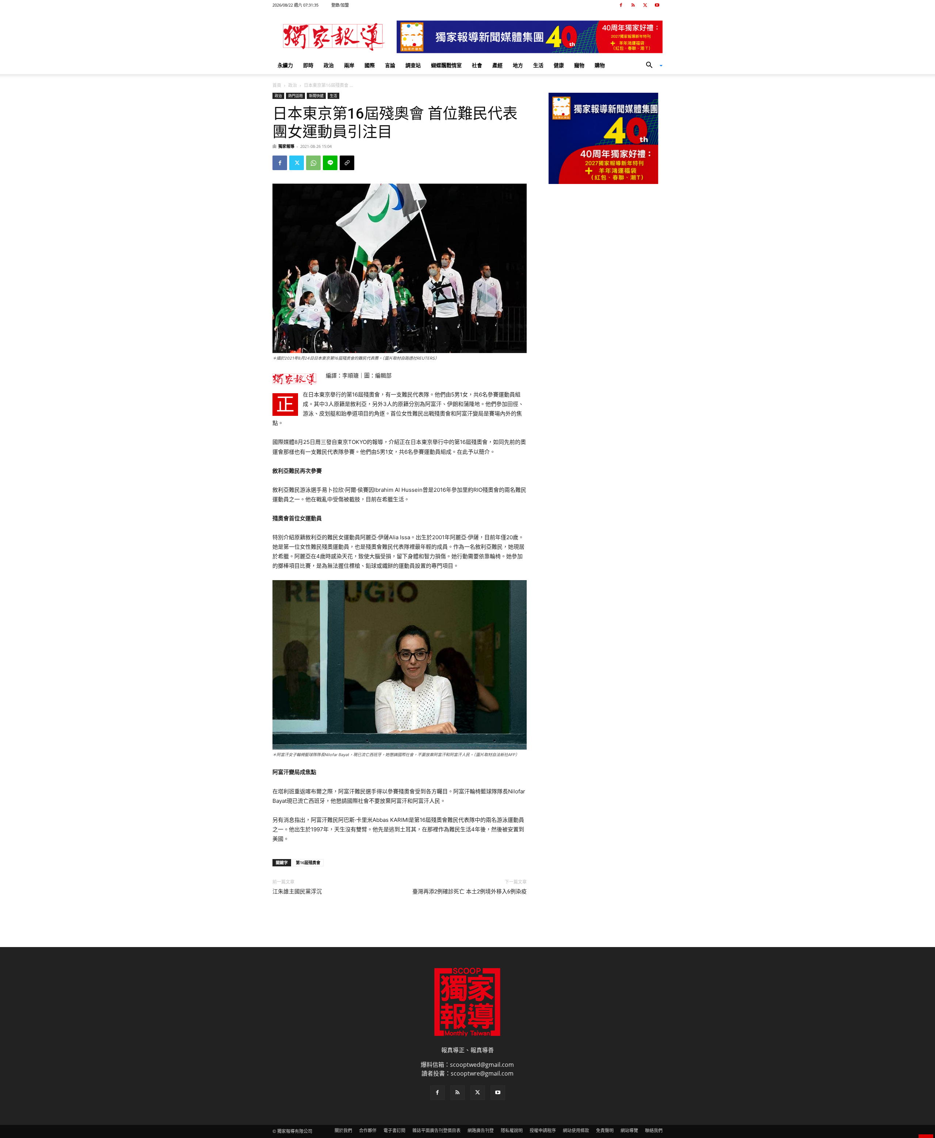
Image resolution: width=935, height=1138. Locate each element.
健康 (559, 65)
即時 (308, 65)
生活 (538, 65)
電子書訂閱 (394, 1130)
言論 (390, 65)
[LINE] (330, 163)
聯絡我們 (654, 1130)
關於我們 (343, 1130)
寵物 (579, 65)
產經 (497, 65)
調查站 (413, 65)
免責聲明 (605, 1130)
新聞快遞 (316, 95)
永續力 (285, 65)
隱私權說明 (512, 1130)
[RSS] (632, 5)
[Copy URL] (347, 163)
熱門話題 (295, 95)
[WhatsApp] (313, 163)
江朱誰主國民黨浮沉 (297, 891)
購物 (600, 65)
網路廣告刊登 (481, 1130)
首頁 (276, 85)
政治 (329, 65)
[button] (652, 66)
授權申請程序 (543, 1130)
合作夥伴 (368, 1130)
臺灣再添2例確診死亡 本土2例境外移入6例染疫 (469, 891)
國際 (370, 65)
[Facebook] (620, 5)
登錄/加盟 (340, 5)
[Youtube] (657, 5)
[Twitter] (645, 5)
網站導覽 (629, 1130)
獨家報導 (286, 146)
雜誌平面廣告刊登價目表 (436, 1130)
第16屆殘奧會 (308, 862)
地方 (518, 65)
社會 (477, 65)
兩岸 (349, 65)
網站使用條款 (576, 1130)
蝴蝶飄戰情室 (446, 65)
